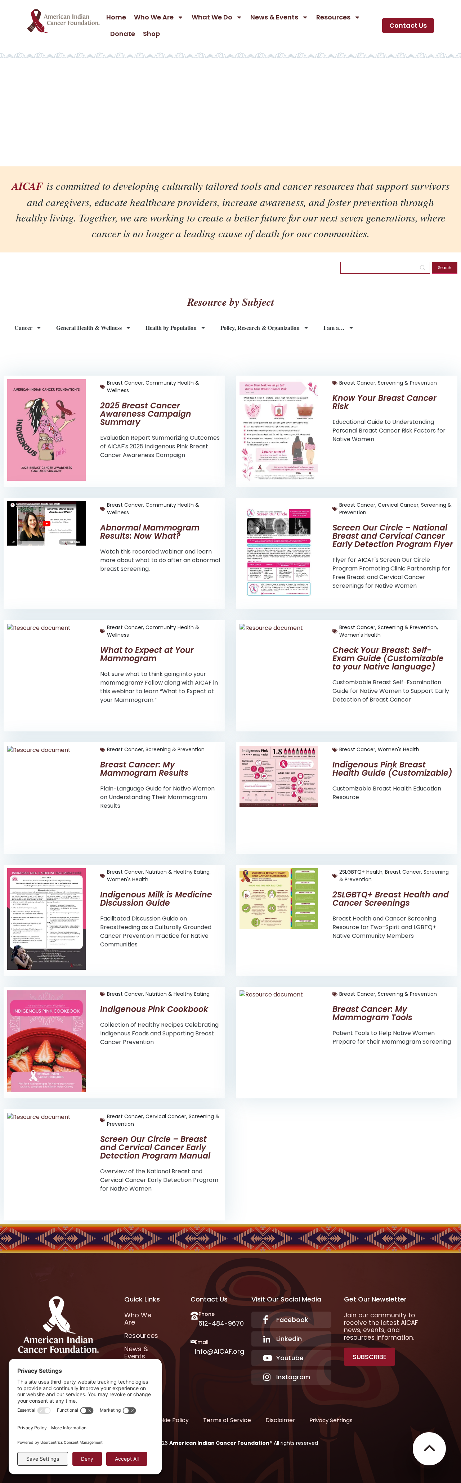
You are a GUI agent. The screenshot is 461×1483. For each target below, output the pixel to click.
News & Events (274, 17)
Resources (333, 17)
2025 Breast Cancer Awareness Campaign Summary (145, 414)
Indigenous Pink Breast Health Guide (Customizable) (392, 769)
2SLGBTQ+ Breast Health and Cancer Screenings (390, 899)
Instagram (293, 1376)
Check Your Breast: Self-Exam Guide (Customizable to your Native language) (388, 658)
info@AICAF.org (219, 1351)
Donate (122, 33)
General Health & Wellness (89, 327)
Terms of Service (227, 1420)
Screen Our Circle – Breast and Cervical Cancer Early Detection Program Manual (155, 1147)
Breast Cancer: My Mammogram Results (144, 769)
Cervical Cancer (398, 504)
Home (116, 17)
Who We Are (154, 17)
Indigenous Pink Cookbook (154, 1009)
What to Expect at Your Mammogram (147, 654)
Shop (151, 33)
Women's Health (360, 635)
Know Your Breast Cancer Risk (384, 402)
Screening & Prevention (407, 382)
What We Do (212, 17)
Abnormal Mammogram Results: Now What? (150, 532)
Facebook (292, 1319)
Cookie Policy (170, 1420)
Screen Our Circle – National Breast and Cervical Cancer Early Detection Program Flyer (392, 536)
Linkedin (289, 1338)
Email (202, 1342)
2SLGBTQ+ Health (360, 871)
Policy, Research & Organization (260, 327)
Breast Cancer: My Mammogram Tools (372, 1013)
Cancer (23, 327)
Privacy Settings (331, 1420)
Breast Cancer (125, 382)
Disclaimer (280, 1420)
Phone (206, 1314)
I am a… (334, 327)
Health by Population (171, 327)
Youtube (290, 1357)
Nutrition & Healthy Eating (178, 871)
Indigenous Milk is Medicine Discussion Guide (156, 899)
